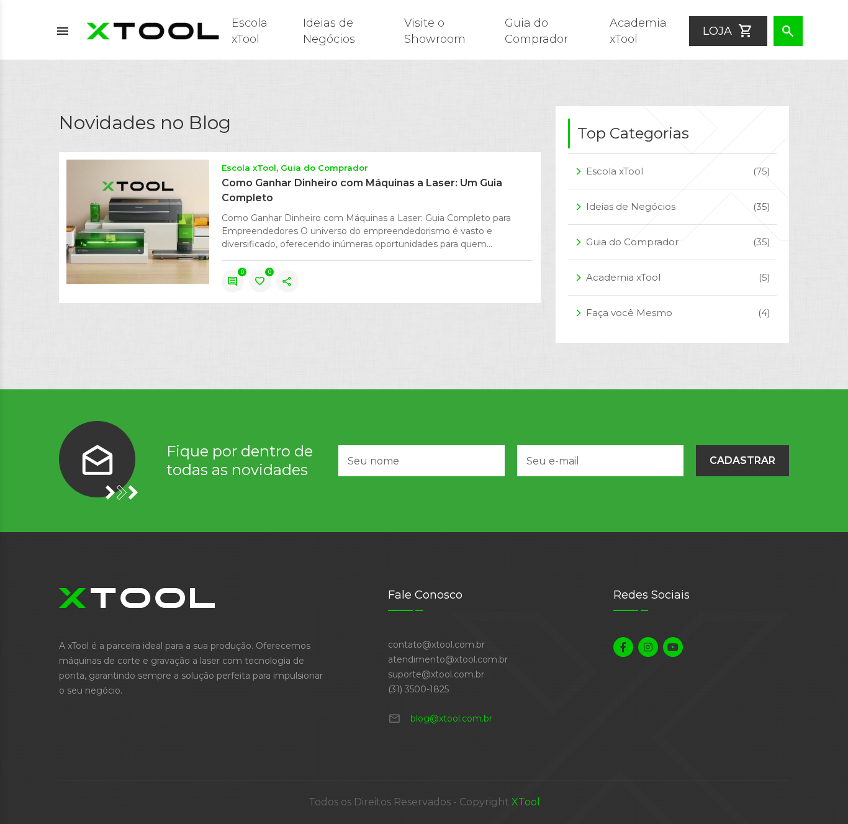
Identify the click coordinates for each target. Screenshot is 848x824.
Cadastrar (742, 460)
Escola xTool (249, 168)
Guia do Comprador (324, 168)
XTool (526, 802)
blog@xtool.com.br (440, 718)
